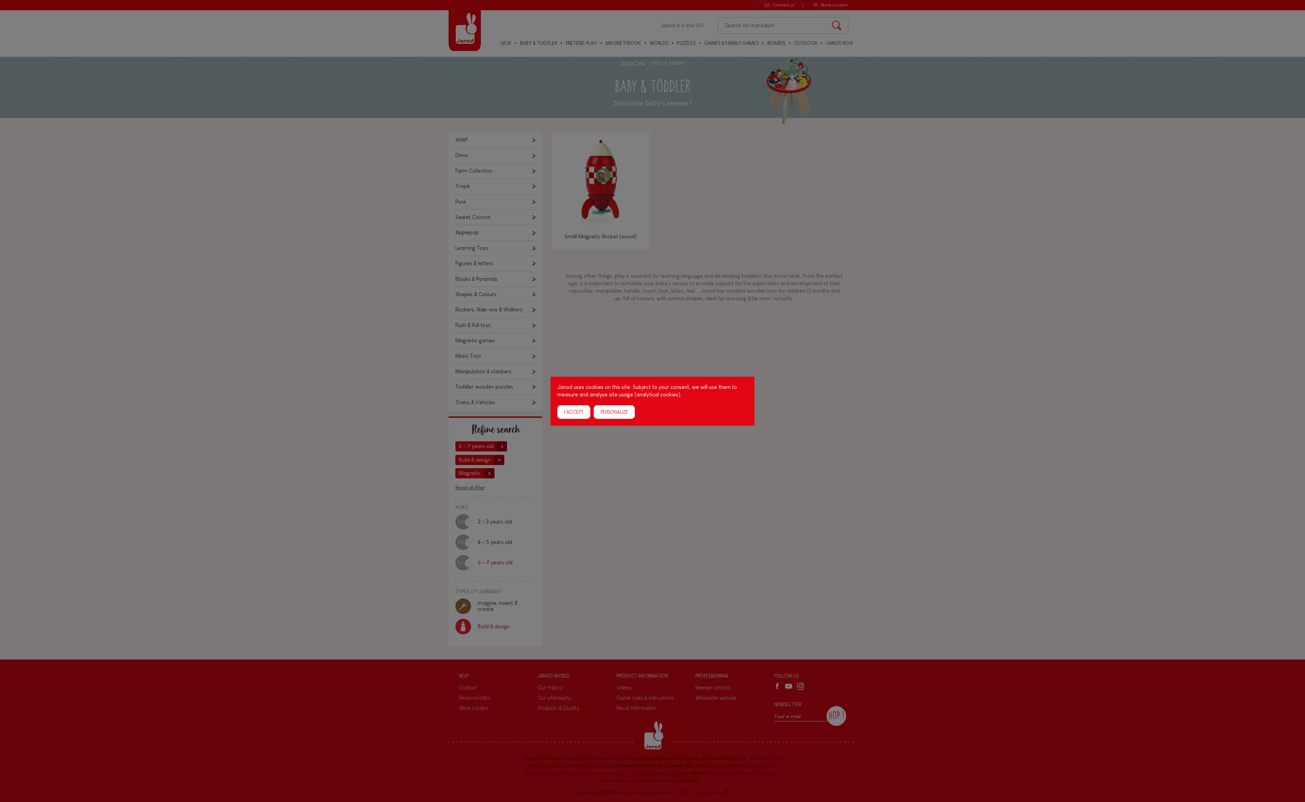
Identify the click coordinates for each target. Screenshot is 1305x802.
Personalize (614, 411)
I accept (574, 411)
